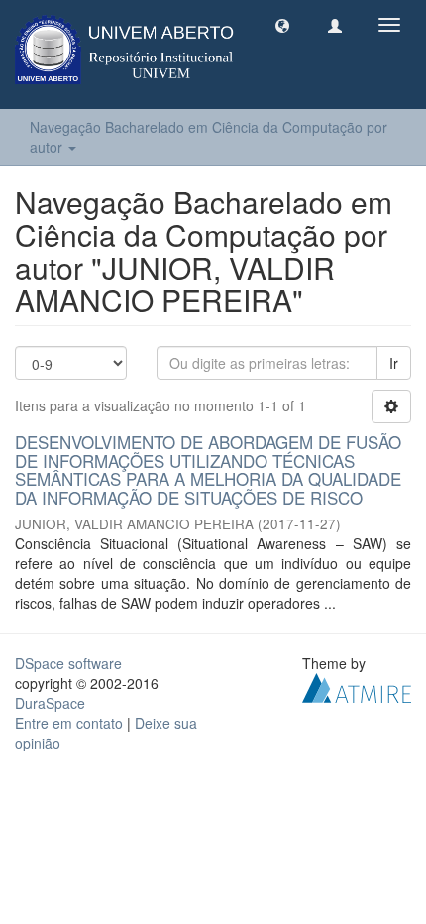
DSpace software (68, 663)
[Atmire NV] (356, 685)
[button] (282, 25)
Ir (393, 363)
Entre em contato (69, 723)
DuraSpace (50, 703)
